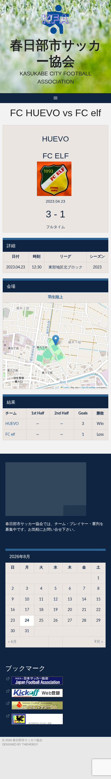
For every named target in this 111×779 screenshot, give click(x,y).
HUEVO (12, 424)
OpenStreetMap (88, 387)
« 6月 (12, 642)
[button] (55, 340)
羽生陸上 (55, 297)
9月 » (98, 642)
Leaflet (66, 387)
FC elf (10, 434)
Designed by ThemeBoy (20, 744)
